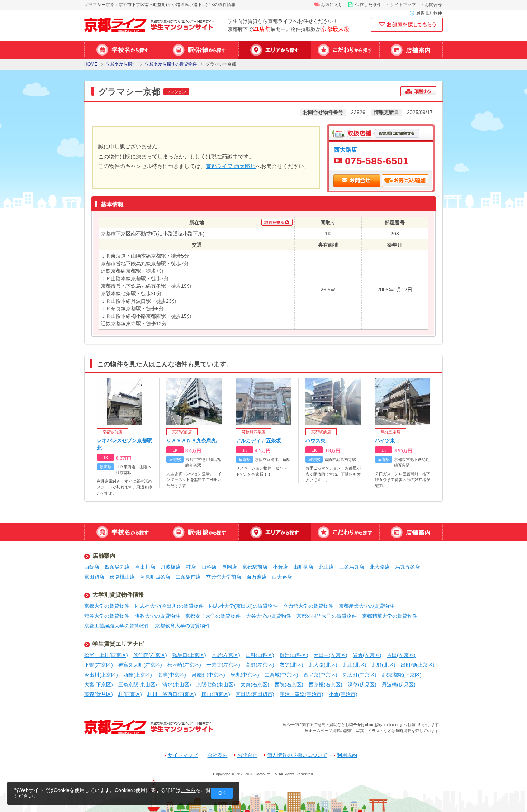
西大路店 (345, 149)
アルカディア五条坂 (258, 440)
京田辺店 (94, 577)
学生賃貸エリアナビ (118, 644)
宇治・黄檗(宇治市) (301, 694)
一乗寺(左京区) (223, 665)
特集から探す (345, 50)
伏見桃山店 (122, 577)
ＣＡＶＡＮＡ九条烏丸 (191, 440)
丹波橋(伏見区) (399, 684)
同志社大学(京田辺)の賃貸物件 (243, 606)
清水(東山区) (176, 684)
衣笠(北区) (291, 665)
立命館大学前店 (223, 577)
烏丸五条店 (407, 567)
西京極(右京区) (325, 684)
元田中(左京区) (330, 655)
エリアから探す (274, 50)
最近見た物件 (429, 13)
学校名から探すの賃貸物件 (171, 64)
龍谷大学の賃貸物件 (106, 616)
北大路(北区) (323, 665)
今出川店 (145, 567)
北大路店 (380, 567)
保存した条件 (368, 4)
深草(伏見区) (362, 684)
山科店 (209, 567)
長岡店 (229, 567)
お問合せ (433, 4)
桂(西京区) (130, 694)
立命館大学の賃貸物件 (308, 606)
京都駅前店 (254, 567)
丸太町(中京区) (359, 675)
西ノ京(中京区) (320, 675)
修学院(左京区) (150, 655)
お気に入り (331, 4)
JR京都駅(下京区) (402, 675)
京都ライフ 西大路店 (231, 166)
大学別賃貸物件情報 (118, 595)
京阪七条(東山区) (215, 684)
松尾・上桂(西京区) (106, 655)
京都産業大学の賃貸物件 (366, 606)
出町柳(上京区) (418, 665)
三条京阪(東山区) (137, 684)
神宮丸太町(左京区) (140, 665)
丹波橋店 (171, 567)
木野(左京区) (226, 655)
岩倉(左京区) (367, 655)
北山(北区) (354, 665)
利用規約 (347, 755)
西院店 (91, 567)
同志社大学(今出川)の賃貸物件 (169, 606)
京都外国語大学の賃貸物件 (326, 616)
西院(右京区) (289, 684)
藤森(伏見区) (98, 694)
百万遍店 (257, 577)
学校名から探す (122, 50)
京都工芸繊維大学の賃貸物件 (116, 626)
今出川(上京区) (101, 675)
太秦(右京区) (255, 684)
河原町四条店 (155, 577)
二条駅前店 (188, 577)
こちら (188, 790)
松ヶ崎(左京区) (184, 665)
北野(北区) (383, 665)
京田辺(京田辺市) (255, 694)
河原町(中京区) (208, 675)
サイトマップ (403, 4)
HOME (90, 64)
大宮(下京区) (98, 684)
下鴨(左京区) (98, 665)
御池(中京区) (171, 675)
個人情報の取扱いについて (297, 755)
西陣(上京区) (137, 675)
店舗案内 (411, 50)
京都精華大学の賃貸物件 (389, 616)
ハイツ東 (385, 440)
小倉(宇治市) (343, 694)
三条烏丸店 (351, 567)
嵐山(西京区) (215, 694)
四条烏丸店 (117, 567)
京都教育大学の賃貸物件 (182, 626)
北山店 (326, 567)
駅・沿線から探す (199, 50)
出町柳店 (303, 567)
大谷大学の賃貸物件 (268, 616)
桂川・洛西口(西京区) (171, 694)
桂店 (191, 567)
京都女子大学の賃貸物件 (213, 616)
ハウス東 (315, 440)
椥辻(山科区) (294, 655)
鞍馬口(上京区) (189, 655)
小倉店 (280, 567)
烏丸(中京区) (245, 675)
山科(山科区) (260, 655)
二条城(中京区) (281, 675)
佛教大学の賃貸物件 (157, 616)
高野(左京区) (260, 665)
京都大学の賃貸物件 (106, 606)
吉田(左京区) (401, 655)
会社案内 (218, 755)
